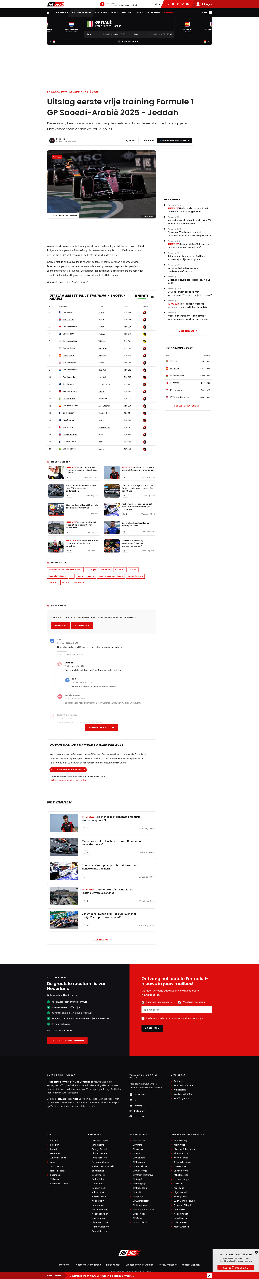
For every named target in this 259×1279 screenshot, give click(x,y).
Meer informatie (132, 41)
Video (139, 12)
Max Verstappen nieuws (111, 576)
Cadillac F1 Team (59, 1183)
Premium (169, 12)
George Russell (99, 1149)
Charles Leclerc (100, 1153)
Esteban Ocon (99, 1188)
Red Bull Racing (135, 576)
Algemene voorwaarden (88, 1264)
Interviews (154, 12)
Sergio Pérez (98, 1183)
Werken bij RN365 (183, 1094)
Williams (54, 1179)
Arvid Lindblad (99, 1196)
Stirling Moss (180, 1196)
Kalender (101, 12)
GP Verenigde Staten (144, 1209)
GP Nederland (140, 1188)
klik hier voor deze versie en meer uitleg (67, 780)
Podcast (127, 12)
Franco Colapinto (101, 1227)
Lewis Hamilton (99, 1158)
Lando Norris (98, 1145)
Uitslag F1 (91, 570)
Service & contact (183, 1085)
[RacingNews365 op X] (177, 4)
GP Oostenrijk (140, 1171)
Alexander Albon (100, 1214)
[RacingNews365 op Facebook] (173, 4)
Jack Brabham (181, 1218)
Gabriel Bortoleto (100, 1231)
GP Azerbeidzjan (141, 1201)
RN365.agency (181, 1098)
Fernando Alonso (100, 1162)
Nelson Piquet (181, 1214)
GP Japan (138, 1149)
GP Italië (137, 1192)
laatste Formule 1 (61, 1081)
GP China (137, 1145)
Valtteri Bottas (99, 1192)
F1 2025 (133, 570)
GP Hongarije (139, 1183)
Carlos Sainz (98, 1179)
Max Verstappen (82, 12)
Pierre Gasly (98, 1201)
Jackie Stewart (181, 1171)
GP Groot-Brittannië (143, 1175)
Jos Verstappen (182, 1179)
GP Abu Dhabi (140, 1222)
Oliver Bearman (100, 1222)
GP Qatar (137, 1218)
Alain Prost (179, 1145)
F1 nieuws (105, 570)
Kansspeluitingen (191, 1264)
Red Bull (54, 1140)
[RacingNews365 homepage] (48, 12)
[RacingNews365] (56, 4)
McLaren (53, 582)
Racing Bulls (56, 1175)
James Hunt (180, 1166)
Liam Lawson (98, 1218)
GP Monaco (139, 1162)
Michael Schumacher (185, 1149)
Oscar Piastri (98, 1175)
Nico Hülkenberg (100, 1209)
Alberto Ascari (181, 1153)
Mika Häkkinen (181, 1175)
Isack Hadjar (98, 1171)
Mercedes (79, 582)
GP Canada (139, 1158)
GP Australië (139, 1140)
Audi (52, 1162)
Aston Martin (57, 1166)
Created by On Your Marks (139, 1264)
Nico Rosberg (181, 1140)
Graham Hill (180, 1209)
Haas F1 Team (57, 1171)
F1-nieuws (62, 12)
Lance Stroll (98, 1205)
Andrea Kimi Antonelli (103, 1166)
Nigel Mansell (180, 1192)
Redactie (60, 139)
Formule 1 (120, 570)
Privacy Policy (113, 1264)
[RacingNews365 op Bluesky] (182, 4)
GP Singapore (140, 1205)
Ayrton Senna (181, 1158)
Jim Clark (179, 1183)
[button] (71, 27)
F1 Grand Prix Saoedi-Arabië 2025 (73, 91)
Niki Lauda (179, 1188)
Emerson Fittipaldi (183, 1205)
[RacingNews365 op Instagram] (168, 4)
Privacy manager (168, 1264)
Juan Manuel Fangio (184, 1201)
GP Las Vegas (140, 1214)
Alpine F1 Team (58, 1158)
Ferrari (132, 246)
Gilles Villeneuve (182, 1162)
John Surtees (181, 1222)
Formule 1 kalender (67, 1098)
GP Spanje (138, 1196)
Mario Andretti (181, 1227)
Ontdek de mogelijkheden (67, 1040)
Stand (114, 12)
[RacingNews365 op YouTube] (187, 4)
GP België (137, 1179)
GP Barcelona (140, 1166)
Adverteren (180, 1090)
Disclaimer (64, 1264)
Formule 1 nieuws (57, 576)
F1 (72, 576)
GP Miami (138, 1153)
